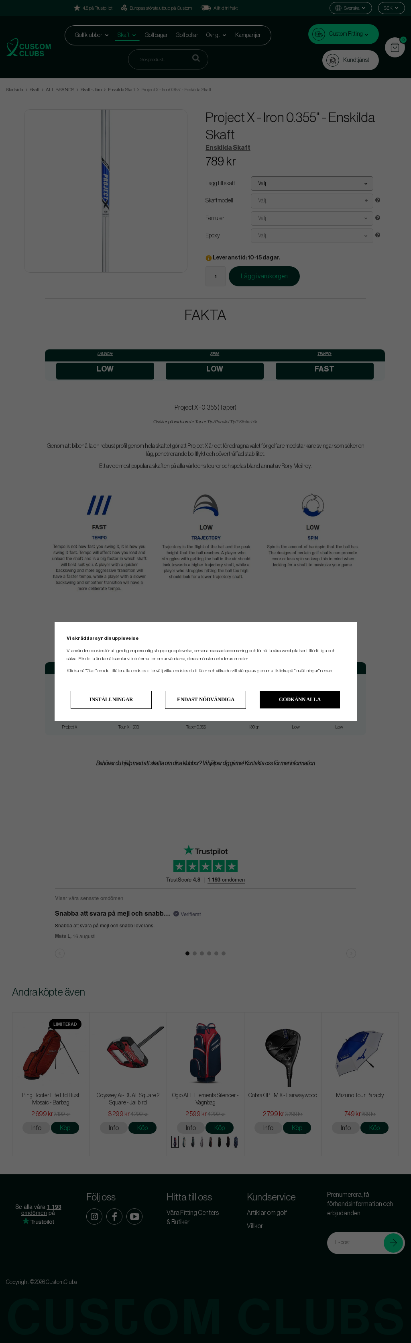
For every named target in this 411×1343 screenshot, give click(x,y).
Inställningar (111, 699)
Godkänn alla (300, 699)
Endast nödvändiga (205, 699)
